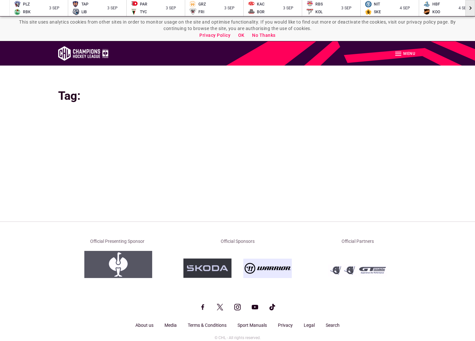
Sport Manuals (252, 325)
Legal (309, 325)
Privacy (285, 325)
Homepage (83, 53)
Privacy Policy (214, 35)
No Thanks (264, 35)
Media (170, 325)
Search (333, 325)
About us (144, 325)
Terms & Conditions (207, 325)
